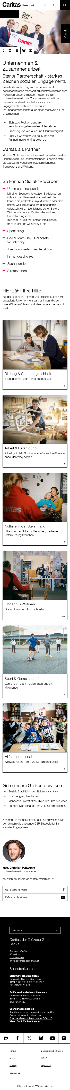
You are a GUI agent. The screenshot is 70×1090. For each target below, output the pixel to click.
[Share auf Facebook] (17, 1038)
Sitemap (13, 1065)
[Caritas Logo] (12, 4)
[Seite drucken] (6, 1038)
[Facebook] (3, 50)
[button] (15, 231)
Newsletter (14, 1058)
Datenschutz (15, 1073)
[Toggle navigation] (9, 14)
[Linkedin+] (17, 50)
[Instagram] (10, 50)
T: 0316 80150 (17, 957)
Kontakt (13, 1051)
